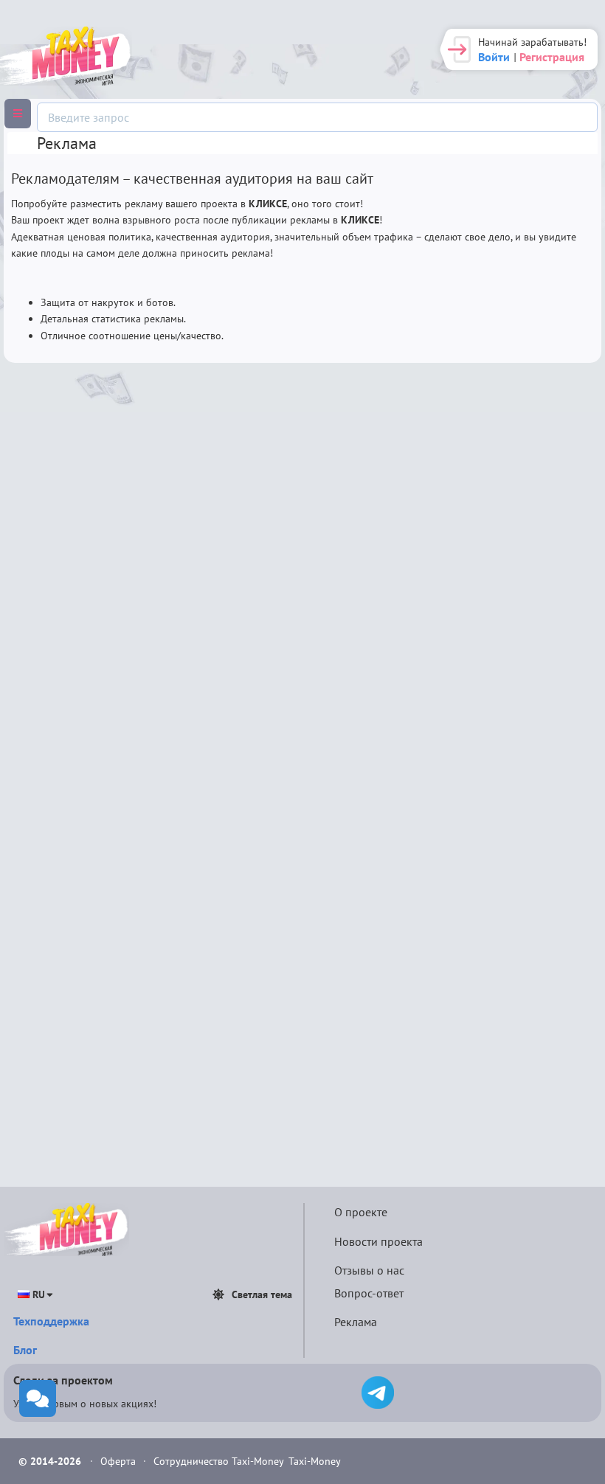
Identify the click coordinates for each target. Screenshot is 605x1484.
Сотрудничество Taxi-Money (218, 1461)
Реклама (355, 1321)
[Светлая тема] (218, 1294)
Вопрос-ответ (369, 1293)
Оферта (119, 1461)
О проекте (360, 1211)
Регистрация (551, 57)
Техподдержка (51, 1321)
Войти (494, 57)
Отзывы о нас (369, 1270)
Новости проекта (378, 1241)
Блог (25, 1349)
